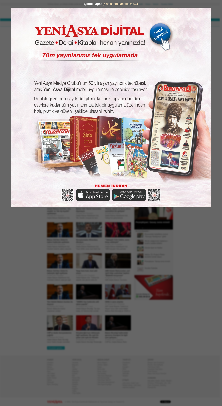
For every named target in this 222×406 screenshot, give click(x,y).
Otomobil (51, 382)
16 (163, 228)
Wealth (169, 381)
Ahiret (75, 387)
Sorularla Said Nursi (156, 369)
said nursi (138, 385)
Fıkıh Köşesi (153, 371)
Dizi (74, 367)
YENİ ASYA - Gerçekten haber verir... (64, 12)
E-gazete (127, 371)
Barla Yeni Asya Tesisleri (158, 373)
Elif (74, 376)
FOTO (123, 24)
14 (160, 228)
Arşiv (140, 92)
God (150, 385)
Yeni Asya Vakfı (155, 367)
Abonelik (140, 4)
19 (168, 228)
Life (166, 383)
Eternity (164, 385)
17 (165, 228)
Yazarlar (76, 363)
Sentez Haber (103, 365)
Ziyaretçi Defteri (168, 4)
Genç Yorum (103, 371)
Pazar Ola (77, 378)
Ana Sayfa (131, 4)
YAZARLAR (100, 24)
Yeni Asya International (106, 382)
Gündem (51, 363)
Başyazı (76, 365)
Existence (156, 385)
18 (167, 228)
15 (162, 228)
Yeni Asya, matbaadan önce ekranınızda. (162, 108)
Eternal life (153, 387)
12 (157, 228)
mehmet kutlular (130, 387)
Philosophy (160, 383)
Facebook (127, 363)
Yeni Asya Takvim (105, 380)
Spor (50, 371)
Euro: (101, 15)
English (76, 389)
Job (170, 383)
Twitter (126, 365)
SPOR (89, 24)
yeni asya (127, 383)
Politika (51, 365)
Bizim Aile (102, 369)
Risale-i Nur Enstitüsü (157, 363)
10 (153, 228)
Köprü (100, 367)
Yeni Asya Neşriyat (105, 376)
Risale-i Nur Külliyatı (156, 365)
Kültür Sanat (52, 378)
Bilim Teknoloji (53, 384)
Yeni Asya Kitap (104, 378)
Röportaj (76, 371)
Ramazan (76, 380)
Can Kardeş (102, 373)
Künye (149, 4)
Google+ (127, 367)
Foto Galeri (77, 393)
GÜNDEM (54, 24)
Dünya (50, 367)
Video (75, 391)
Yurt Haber (52, 373)
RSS (125, 369)
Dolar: (101, 13)
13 (158, 228)
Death (158, 381)
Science (152, 383)
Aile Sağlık (52, 376)
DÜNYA (66, 24)
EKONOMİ (78, 24)
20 (170, 228)
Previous (137, 206)
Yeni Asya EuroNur (105, 384)
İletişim (156, 4)
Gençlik (76, 382)
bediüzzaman (128, 385)
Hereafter (152, 381)
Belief (164, 381)
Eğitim (50, 380)
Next (170, 206)
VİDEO (112, 24)
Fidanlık (76, 384)
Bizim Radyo (103, 363)
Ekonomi (51, 369)
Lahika (75, 369)
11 (155, 228)
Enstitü (75, 373)
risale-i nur (135, 383)
